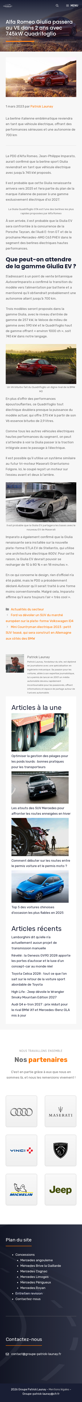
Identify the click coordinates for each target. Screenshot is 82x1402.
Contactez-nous (28, 1299)
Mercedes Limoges (34, 1277)
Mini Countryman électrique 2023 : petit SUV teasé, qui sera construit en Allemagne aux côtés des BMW (38, 632)
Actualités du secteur (27, 609)
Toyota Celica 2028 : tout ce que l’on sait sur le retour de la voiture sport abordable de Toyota (39, 979)
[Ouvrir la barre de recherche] (57, 5)
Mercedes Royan (32, 1288)
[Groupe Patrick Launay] (8, 5)
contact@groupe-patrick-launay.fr (36, 1354)
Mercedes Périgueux (35, 1282)
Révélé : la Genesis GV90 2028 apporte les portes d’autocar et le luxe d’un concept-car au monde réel (41, 961)
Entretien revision (29, 1293)
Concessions (25, 1255)
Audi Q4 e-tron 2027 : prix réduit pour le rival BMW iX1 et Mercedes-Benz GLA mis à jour (40, 1009)
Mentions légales (59, 1389)
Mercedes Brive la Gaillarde (40, 1266)
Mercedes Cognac (33, 1271)
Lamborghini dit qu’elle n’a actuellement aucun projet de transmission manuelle (34, 942)
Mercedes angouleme (36, 1260)
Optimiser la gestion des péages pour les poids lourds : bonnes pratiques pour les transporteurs (39, 761)
